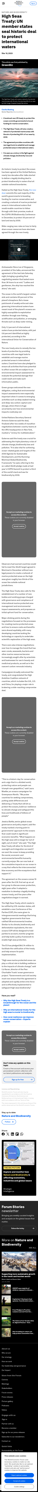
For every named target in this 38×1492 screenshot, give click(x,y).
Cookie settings (19, 1487)
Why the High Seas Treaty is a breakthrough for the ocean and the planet (19, 1002)
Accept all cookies (19, 1481)
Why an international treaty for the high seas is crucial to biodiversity (19, 1011)
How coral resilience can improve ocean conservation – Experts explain (18, 1019)
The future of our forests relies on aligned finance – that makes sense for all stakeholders (23, 1323)
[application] (19, 250)
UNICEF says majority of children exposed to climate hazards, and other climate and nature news (23, 1290)
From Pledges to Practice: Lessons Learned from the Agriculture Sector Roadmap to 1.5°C (23, 1312)
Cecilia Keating (8, 110)
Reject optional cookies (19, 1475)
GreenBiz (7, 65)
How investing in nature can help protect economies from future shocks (22, 1333)
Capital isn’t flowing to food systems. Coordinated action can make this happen (22, 1301)
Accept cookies (19, 526)
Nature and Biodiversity (14, 12)
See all (32, 1248)
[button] (19, 249)
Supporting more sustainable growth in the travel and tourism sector (18, 1275)
